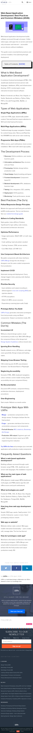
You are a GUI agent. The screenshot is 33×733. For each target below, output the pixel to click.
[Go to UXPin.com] (16, 725)
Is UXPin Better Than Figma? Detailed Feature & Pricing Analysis (16, 693)
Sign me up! (16, 646)
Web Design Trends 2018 (7, 670)
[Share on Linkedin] (27, 568)
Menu (30, 2)
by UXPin (9, 2)
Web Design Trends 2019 (7, 667)
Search (22, 2)
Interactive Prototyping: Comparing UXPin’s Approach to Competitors (16, 698)
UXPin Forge (5, 313)
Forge (4, 423)
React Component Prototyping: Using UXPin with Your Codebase (16, 686)
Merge (4, 415)
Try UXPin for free (7, 446)
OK (18, 731)
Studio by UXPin (4, 2)
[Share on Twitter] (6, 568)
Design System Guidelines (9, 342)
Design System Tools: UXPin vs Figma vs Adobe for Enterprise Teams (16, 696)
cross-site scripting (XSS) (20, 291)
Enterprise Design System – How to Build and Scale (13, 713)
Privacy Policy (29, 650)
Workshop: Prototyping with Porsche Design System (13, 705)
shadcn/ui (20, 429)
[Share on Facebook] (17, 568)
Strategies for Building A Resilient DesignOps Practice (13, 708)
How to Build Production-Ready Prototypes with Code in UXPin (16, 688)
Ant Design (5, 432)
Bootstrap (27, 429)
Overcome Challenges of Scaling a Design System (12, 711)
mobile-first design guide (14, 214)
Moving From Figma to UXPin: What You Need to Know (14, 691)
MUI (15, 429)
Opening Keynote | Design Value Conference (11, 716)
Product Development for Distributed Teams (11, 677)
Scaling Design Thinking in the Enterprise (11, 675)
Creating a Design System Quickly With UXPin (12, 672)
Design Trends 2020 (5, 665)
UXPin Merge (5, 261)
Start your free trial (17, 611)
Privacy (22, 731)
